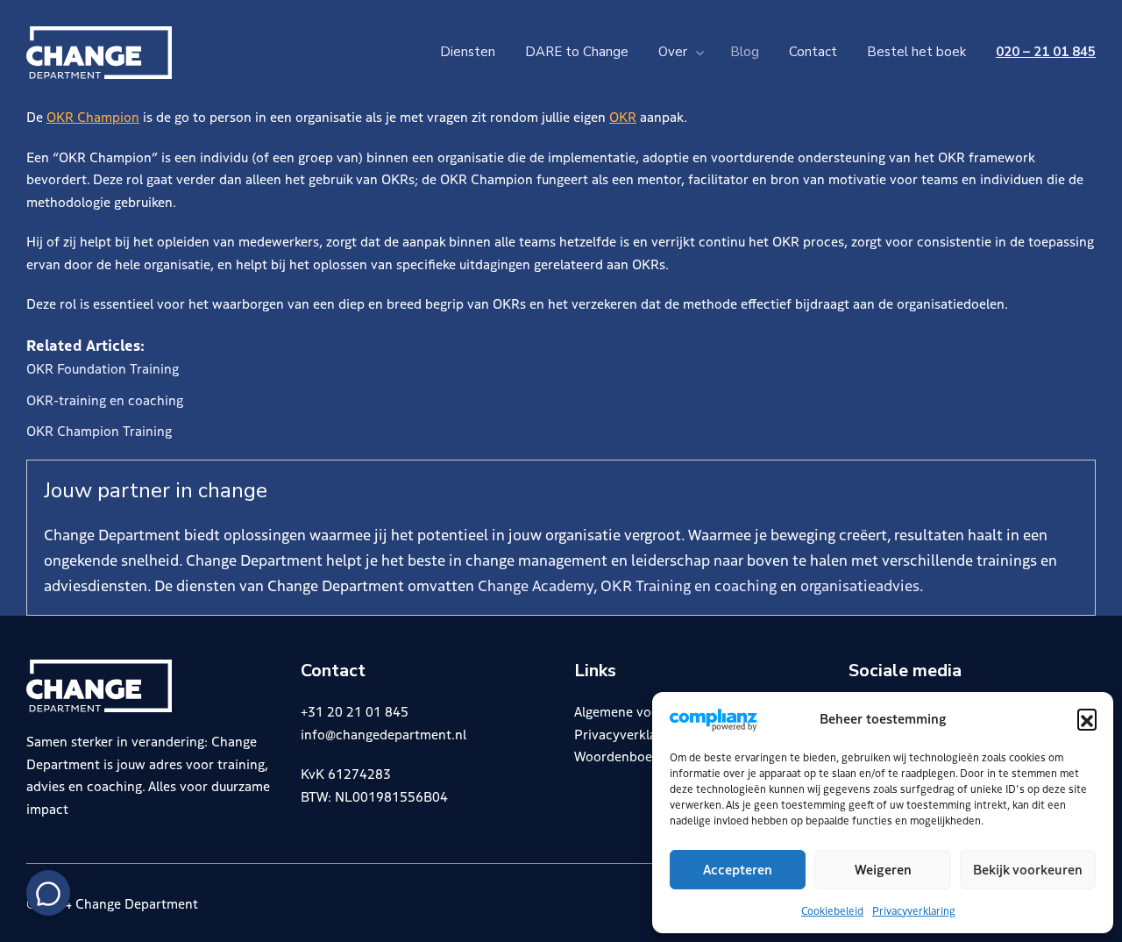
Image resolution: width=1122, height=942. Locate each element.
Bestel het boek (916, 52)
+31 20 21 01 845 (354, 711)
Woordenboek (616, 755)
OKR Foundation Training (102, 368)
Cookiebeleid (832, 910)
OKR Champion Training (99, 430)
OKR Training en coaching (688, 585)
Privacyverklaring (913, 910)
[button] (1087, 718)
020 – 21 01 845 (1046, 52)
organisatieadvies (860, 585)
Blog (744, 52)
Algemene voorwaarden (645, 711)
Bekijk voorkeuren (1028, 869)
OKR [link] (622, 116)
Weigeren (883, 869)
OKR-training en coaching (104, 399)
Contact (813, 52)
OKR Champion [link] (92, 116)
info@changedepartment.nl (383, 733)
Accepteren (737, 869)
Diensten (467, 52)
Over (672, 52)
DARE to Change (576, 52)
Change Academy (535, 585)
